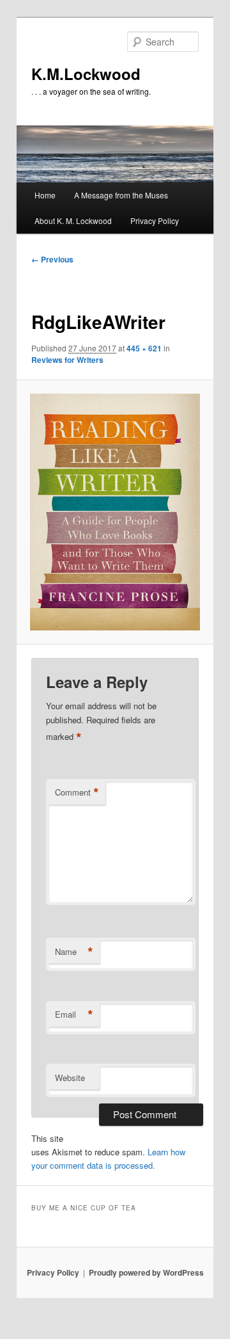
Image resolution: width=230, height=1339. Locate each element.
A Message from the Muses (121, 194)
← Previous (52, 259)
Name (74, 952)
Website (70, 1077)
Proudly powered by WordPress (146, 1272)
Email (74, 1014)
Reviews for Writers (67, 359)
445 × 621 (144, 348)
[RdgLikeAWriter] (114, 512)
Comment (77, 792)
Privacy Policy (154, 220)
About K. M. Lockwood (73, 220)
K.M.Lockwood (86, 73)
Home (45, 194)
